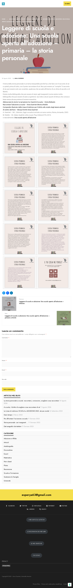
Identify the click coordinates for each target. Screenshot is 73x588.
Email (4, 370)
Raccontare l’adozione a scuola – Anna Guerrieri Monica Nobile (25, 105)
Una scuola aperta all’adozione (25, 118)
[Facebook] (8, 293)
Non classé (8, 461)
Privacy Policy (6, 565)
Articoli (6, 442)
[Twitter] (4, 293)
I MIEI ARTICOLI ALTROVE (36, 520)
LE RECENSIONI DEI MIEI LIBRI (36, 532)
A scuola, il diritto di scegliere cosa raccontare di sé (22, 407)
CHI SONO (36, 555)
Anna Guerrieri (19, 78)
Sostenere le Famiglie (11, 477)
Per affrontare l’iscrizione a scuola (15, 419)
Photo (23, 19)
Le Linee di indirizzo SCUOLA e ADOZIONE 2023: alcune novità (26, 411)
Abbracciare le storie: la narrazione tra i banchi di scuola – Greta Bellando (29, 102)
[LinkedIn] (11, 293)
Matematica (8, 458)
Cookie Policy (67, 584)
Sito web (4, 379)
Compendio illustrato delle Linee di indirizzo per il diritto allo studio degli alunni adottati (34, 107)
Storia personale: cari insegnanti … (16, 422)
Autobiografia (8, 446)
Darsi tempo (8, 415)
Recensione (8, 469)
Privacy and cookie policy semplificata (52, 584)
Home (3, 19)
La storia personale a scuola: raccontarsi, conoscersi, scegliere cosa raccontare (31, 401)
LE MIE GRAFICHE (36, 543)
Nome (4, 360)
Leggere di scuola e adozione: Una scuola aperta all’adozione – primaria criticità (27, 316)
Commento (5, 338)
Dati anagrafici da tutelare (12, 426)
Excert (6, 454)
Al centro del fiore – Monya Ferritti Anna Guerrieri (20, 110)
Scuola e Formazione (33, 19)
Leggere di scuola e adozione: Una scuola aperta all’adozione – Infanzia (41, 301)
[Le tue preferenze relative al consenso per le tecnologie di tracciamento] (69, 584)
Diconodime (8, 450)
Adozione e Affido (15, 19)
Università (7, 481)
